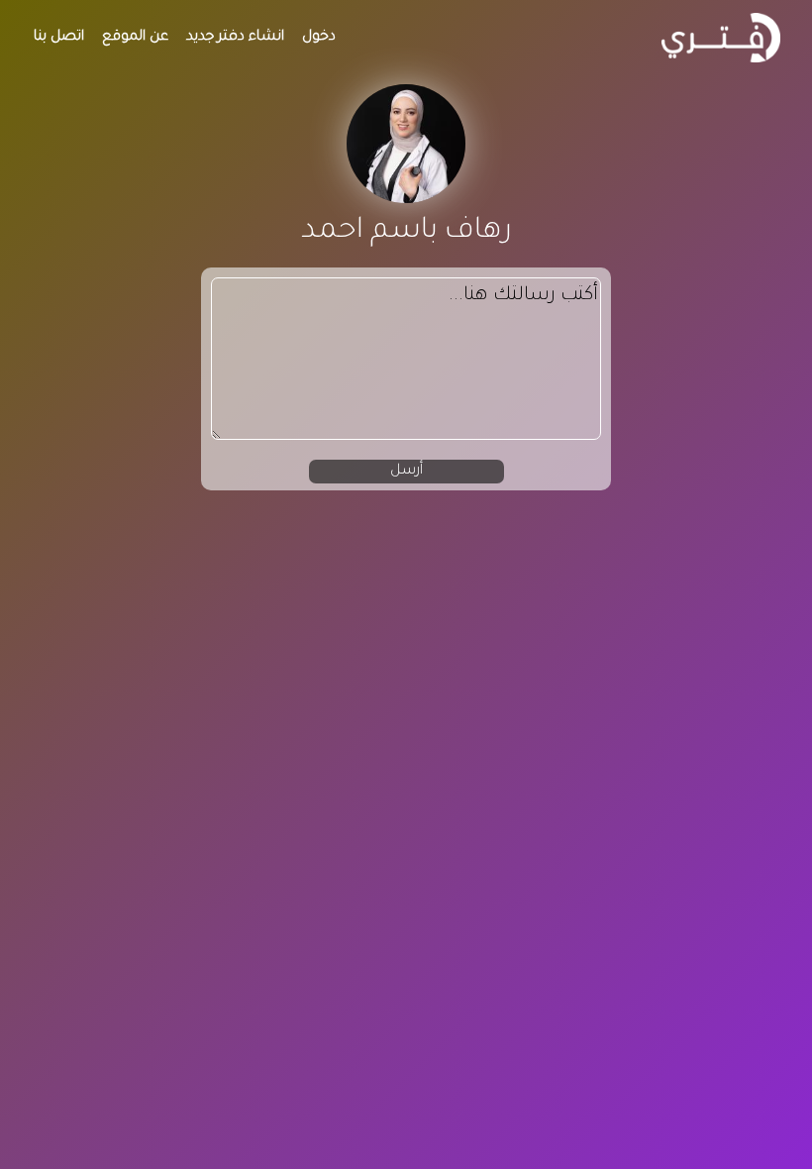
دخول (319, 38)
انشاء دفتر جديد (235, 38)
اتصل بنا (59, 38)
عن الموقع (135, 38)
